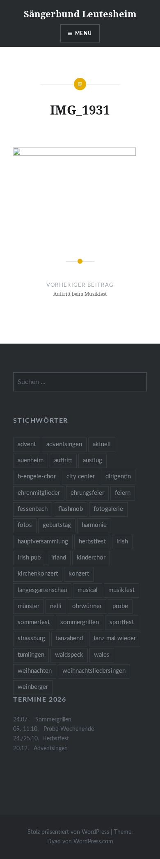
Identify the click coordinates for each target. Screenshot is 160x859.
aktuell (102, 444)
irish (122, 541)
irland (58, 558)
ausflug (92, 460)
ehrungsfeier (87, 493)
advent (27, 444)
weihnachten (35, 671)
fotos (25, 525)
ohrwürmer (87, 606)
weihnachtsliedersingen (94, 671)
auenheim (30, 460)
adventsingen (64, 444)
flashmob (70, 509)
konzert (79, 574)
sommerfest (34, 622)
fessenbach (33, 509)
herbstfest (92, 541)
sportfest (122, 622)
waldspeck (69, 655)
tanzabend (69, 638)
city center (80, 476)
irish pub (29, 558)
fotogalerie (108, 509)
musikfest (121, 590)
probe (120, 606)
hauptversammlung (43, 541)
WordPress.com (93, 842)
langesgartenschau (42, 590)
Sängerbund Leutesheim (80, 13)
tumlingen (31, 655)
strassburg (31, 638)
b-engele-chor (37, 476)
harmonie (94, 525)
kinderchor (91, 558)
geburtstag (57, 525)
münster (28, 606)
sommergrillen (79, 622)
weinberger (33, 687)
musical (88, 590)
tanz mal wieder (115, 638)
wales (102, 655)
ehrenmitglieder (39, 493)
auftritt (63, 460)
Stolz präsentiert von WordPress (68, 832)
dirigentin (118, 476)
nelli (56, 606)
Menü (83, 33)
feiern (122, 493)
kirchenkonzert (38, 574)
